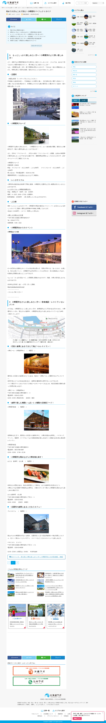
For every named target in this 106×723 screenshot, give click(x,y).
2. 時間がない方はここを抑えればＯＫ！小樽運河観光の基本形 (24, 32)
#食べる (75, 74)
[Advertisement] (20, 645)
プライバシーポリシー (53, 716)
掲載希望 (60, 714)
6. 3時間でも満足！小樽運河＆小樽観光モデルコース (22, 40)
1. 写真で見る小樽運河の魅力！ (16, 30)
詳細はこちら (77, 718)
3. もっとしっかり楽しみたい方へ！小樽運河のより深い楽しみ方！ (26, 34)
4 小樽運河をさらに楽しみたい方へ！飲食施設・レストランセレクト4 (26, 36)
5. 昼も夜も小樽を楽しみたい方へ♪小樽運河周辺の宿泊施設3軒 (24, 38)
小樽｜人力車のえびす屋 (15, 215)
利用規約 (66, 716)
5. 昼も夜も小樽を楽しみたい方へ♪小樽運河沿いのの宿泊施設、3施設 (37, 557)
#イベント (75, 86)
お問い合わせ (71, 714)
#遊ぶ (74, 66)
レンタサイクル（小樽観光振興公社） (19, 189)
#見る (74, 78)
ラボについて (35, 714)
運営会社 (40, 716)
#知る (74, 82)
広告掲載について (48, 714)
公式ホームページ (25, 175)
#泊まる (75, 70)
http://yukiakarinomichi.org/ (16, 287)
